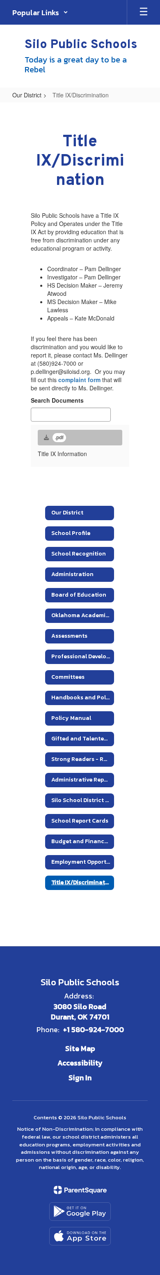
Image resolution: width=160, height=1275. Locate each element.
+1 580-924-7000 (93, 1029)
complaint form (79, 380)
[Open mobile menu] (143, 12)
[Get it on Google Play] (80, 1211)
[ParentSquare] (80, 1190)
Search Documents (57, 400)
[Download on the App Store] (80, 1236)
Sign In (80, 1077)
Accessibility (80, 1062)
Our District (26, 95)
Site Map (80, 1048)
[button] (40, 12)
